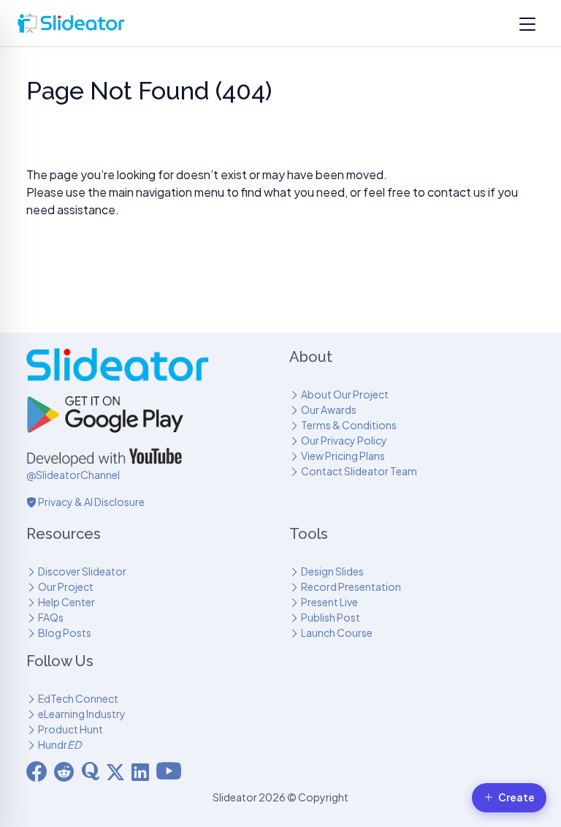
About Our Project (345, 394)
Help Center (66, 601)
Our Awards (328, 409)
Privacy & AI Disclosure (91, 501)
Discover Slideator (82, 571)
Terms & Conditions (349, 424)
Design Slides (332, 571)
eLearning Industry (82, 713)
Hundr (59, 744)
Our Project (66, 586)
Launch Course (337, 632)
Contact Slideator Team (359, 470)
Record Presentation (351, 586)
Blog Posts (64, 632)
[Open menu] (527, 23)
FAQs (51, 617)
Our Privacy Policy (344, 440)
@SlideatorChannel (73, 474)
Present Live (329, 601)
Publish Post (330, 617)
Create (516, 797)
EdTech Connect (78, 698)
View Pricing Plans (343, 455)
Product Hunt (70, 729)
